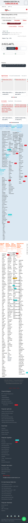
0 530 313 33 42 (11, 3)
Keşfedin (10, 101)
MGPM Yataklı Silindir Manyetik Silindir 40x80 (21, 118)
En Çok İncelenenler (14, 75)
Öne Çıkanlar (18, 101)
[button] (11, 97)
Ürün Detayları (7, 20)
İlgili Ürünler (4, 75)
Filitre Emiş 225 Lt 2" (8, 92)
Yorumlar (17, 20)
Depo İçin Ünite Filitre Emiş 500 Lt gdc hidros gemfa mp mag (13, 65)
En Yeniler (4, 101)
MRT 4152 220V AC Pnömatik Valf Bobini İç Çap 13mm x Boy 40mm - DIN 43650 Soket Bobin (8, 118)
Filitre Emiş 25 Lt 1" (20, 92)
